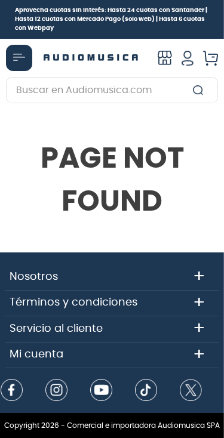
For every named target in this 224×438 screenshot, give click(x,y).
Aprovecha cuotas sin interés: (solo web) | (111, 19)
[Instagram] (56, 391)
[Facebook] (12, 391)
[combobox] (112, 90)
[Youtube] (101, 391)
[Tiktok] (146, 391)
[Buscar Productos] (200, 90)
